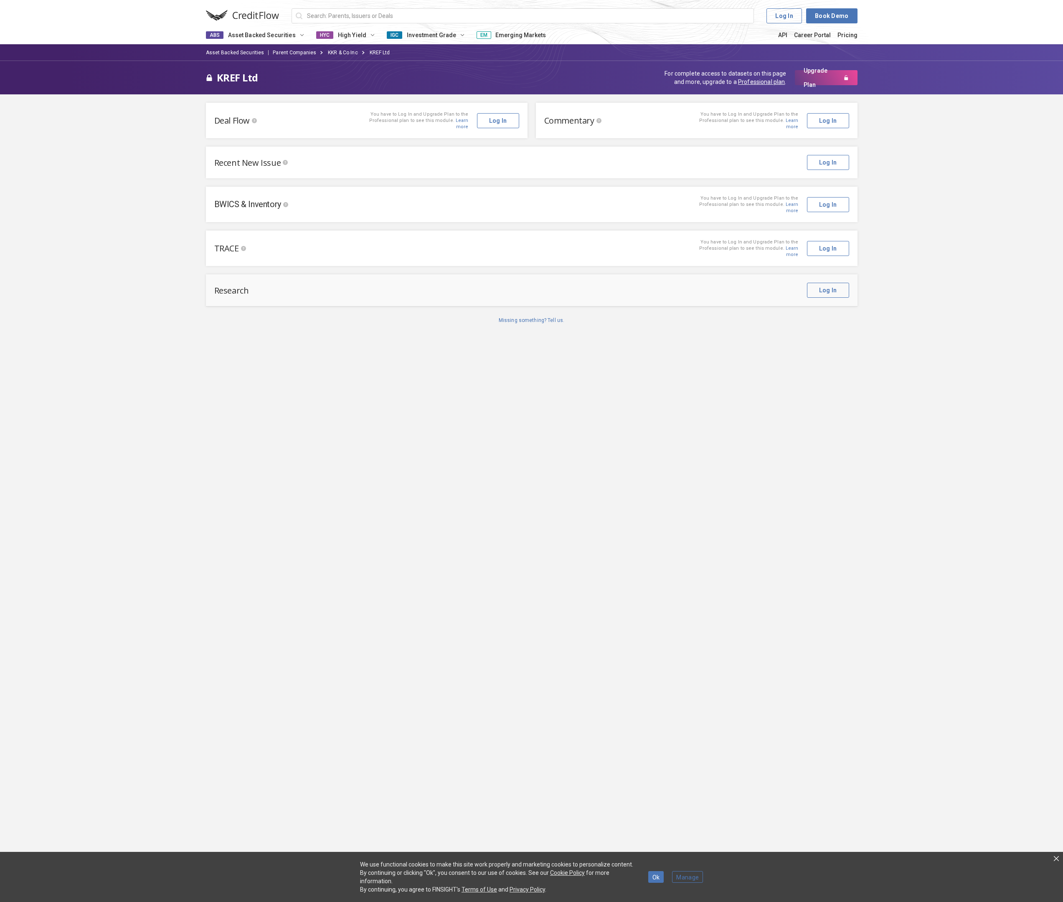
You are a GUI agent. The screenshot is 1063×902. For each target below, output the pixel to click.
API (782, 35)
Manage (687, 877)
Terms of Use (479, 889)
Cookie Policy (567, 872)
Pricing (847, 35)
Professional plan (761, 82)
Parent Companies (294, 53)
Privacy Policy (527, 889)
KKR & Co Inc (343, 53)
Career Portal (812, 35)
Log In (784, 16)
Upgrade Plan (815, 77)
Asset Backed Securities (235, 53)
